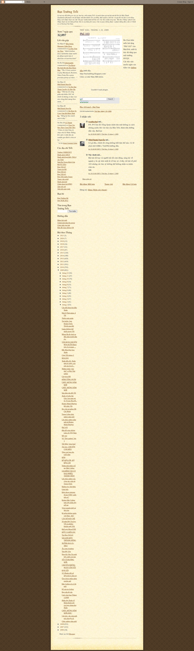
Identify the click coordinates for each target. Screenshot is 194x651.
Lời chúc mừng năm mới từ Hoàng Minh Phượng (69, 422)
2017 (62, 247)
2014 (62, 256)
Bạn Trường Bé (62, 198)
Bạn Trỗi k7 (61, 167)
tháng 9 (65, 282)
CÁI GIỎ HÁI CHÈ (68, 519)
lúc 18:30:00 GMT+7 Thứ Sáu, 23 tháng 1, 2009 (103, 134)
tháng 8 (65, 285)
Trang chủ (109, 184)
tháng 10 (65, 279)
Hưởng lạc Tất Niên (69, 487)
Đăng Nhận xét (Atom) (97, 190)
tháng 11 (65, 276)
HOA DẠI (65, 358)
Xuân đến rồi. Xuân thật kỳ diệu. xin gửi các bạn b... (69, 363)
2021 (62, 236)
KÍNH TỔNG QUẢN (69, 379)
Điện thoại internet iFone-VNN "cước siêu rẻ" (69, 494)
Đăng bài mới (62, 220)
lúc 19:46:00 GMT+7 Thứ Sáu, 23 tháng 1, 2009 (103, 149)
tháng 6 (65, 290)
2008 (62, 624)
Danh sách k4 (62, 182)
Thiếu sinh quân (67, 318)
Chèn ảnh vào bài (63, 225)
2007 (62, 627)
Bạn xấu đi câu (67, 592)
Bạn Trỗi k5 (61, 172)
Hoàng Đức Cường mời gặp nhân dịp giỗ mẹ (69, 502)
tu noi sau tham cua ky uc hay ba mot (66, 89)
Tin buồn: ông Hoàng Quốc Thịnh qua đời (68, 323)
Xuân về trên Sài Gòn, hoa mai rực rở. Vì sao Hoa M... (69, 398)
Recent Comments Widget (70, 143)
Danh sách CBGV (63, 155)
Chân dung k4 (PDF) (64, 184)
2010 (62, 267)
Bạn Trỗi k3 (61, 174)
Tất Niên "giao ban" (69, 444)
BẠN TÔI (65, 570)
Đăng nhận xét (86, 179)
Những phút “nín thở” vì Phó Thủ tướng (68, 371)
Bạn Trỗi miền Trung (64, 177)
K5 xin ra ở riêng (68, 589)
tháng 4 (65, 296)
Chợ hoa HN (66, 377)
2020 (62, 238)
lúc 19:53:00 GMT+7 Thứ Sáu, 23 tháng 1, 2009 (103, 173)
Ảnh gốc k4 (61, 187)
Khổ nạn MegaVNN (69, 529)
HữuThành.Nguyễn (64, 84)
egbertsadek (69, 63)
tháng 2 (65, 302)
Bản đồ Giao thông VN (65, 228)
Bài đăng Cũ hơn (130, 184)
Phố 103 (65, 427)
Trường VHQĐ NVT (64, 152)
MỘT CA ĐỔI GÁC (68, 532)
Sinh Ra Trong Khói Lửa (66, 162)
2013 (62, 259)
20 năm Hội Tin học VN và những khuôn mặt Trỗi (69, 524)
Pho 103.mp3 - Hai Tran (90, 107)
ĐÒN (63, 457)
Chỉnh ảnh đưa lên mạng (66, 223)
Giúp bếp (65, 489)
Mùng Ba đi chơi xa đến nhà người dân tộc (69, 336)
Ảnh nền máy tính (63, 189)
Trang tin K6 (62, 169)
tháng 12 (65, 273)
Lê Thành (68, 123)
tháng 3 (65, 299)
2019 (62, 241)
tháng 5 (65, 293)
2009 (62, 270)
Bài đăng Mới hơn (87, 184)
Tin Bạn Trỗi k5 (67, 535)
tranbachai (93, 121)
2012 (62, 261)
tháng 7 (65, 287)
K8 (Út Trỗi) (61, 164)
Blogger (72, 634)
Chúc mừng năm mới (69, 621)
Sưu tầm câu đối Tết (69, 393)
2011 (62, 264)
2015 (62, 253)
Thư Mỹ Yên (66, 551)
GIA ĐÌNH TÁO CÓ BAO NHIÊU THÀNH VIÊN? (69, 473)
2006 (62, 630)
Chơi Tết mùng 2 (68, 355)
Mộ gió (64, 436)
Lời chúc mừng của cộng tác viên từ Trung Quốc (68, 481)
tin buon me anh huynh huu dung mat (66, 67)
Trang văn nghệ (63, 179)
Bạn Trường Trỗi (67, 12)
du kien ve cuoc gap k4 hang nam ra (67, 113)
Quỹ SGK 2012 (62, 201)
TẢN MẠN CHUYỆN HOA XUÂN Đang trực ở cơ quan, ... (69, 344)
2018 (62, 244)
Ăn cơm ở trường (68, 549)
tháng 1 (65, 305)
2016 (62, 250)
